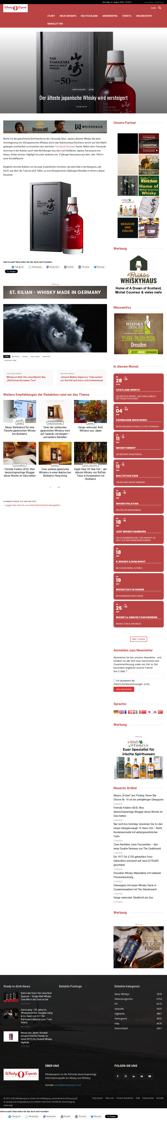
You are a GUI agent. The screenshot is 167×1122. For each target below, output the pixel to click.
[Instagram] (125, 1076)
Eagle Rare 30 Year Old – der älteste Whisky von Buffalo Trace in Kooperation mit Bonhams (90, 474)
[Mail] (142, 1076)
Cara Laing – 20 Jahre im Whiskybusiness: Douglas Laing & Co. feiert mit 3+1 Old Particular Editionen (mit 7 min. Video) (37, 1016)
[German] (116, 711)
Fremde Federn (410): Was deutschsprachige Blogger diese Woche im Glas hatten (20, 472)
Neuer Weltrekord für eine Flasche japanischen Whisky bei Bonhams (20, 430)
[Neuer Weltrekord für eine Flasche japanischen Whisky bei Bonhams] (19, 411)
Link (146, 684)
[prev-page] (50, 487)
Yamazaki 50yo (10, 360)
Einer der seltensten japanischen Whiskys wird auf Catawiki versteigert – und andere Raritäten (55, 432)
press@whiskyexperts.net (68, 1085)
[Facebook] (117, 1076)
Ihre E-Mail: (120, 671)
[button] (157, 8)
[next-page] (58, 487)
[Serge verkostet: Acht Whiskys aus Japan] (90, 411)
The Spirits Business (65, 146)
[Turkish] (160, 711)
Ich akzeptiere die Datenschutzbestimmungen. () (132, 682)
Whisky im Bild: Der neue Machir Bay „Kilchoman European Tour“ (26, 379)
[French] (127, 711)
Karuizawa (35, 356)
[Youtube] (150, 1076)
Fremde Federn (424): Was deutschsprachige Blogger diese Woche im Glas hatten (138, 811)
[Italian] (138, 711)
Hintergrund (79, 90)
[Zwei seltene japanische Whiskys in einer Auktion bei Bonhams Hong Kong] (55, 453)
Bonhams (16, 356)
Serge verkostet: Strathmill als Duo (133, 897)
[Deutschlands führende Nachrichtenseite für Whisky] (20, 8)
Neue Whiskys (91, 465)
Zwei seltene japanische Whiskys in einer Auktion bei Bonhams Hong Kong (55, 472)
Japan (91, 90)
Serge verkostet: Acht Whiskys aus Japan (90, 429)
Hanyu (25, 356)
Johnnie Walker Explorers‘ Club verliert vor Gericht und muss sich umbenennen (82, 379)
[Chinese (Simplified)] (144, 711)
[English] (122, 711)
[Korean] (155, 711)
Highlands (19, 465)
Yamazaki (47, 356)
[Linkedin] (133, 1076)
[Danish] (133, 711)
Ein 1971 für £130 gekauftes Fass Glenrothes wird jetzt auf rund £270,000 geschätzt (136, 860)
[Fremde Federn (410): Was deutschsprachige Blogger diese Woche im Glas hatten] (19, 453)
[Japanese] (149, 711)
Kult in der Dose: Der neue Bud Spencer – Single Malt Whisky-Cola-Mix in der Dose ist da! (36, 996)
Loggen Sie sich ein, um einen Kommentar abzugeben (32, 505)
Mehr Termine (138, 639)
